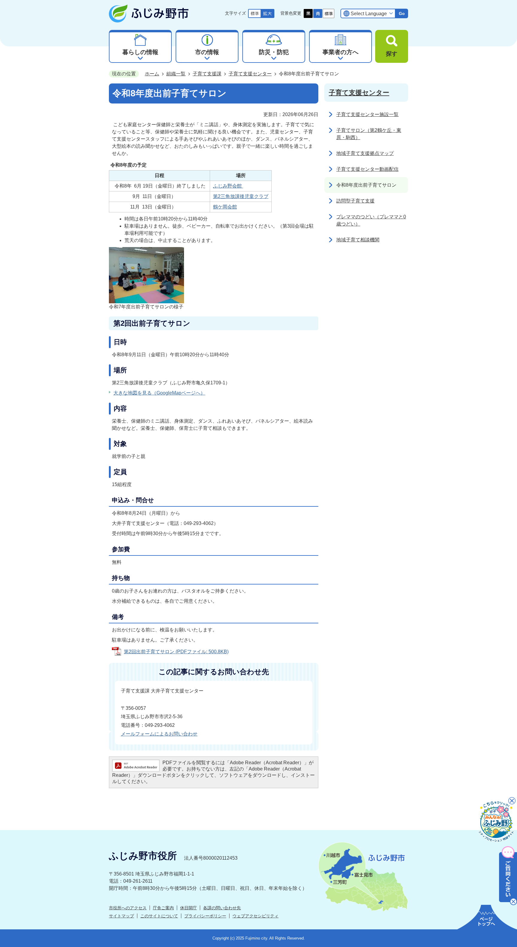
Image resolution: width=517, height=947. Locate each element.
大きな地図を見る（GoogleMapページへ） (159, 392)
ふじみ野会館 (228, 185)
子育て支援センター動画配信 (367, 169)
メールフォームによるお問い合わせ (159, 733)
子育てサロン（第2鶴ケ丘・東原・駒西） (368, 134)
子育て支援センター (250, 73)
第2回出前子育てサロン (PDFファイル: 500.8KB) (176, 651)
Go (402, 13)
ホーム (152, 73)
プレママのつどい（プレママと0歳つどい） (371, 220)
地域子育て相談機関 (357, 239)
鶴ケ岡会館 (225, 206)
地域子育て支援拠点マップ (365, 153)
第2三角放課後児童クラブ (240, 196)
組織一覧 (175, 73)
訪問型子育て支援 (355, 200)
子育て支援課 (207, 73)
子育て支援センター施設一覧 (367, 114)
